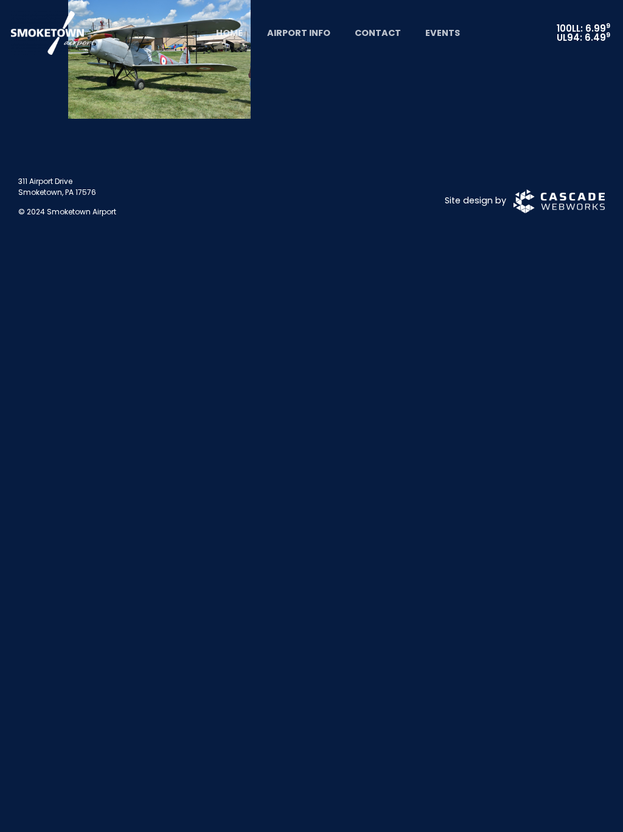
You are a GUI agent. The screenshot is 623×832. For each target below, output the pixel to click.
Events (442, 33)
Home (229, 33)
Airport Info (298, 33)
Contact (378, 33)
